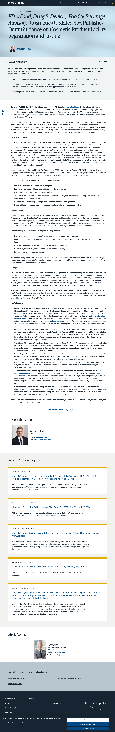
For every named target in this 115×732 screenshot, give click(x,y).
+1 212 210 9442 (59, 653)
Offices (100, 3)
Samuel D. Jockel (23, 49)
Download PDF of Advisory (57, 410)
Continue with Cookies (88, 728)
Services (73, 3)
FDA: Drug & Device (16, 678)
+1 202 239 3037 (41, 437)
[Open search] (113, 2)
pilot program (56, 321)
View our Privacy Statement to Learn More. (14, 722)
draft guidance (74, 107)
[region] (57, 724)
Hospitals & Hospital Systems (70, 678)
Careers (107, 3)
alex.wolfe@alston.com (60, 655)
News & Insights (83, 3)
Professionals (64, 3)
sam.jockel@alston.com (43, 439)
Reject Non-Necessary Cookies (88, 724)
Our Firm (93, 3)
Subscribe (96, 708)
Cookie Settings (88, 719)
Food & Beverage (15, 683)
